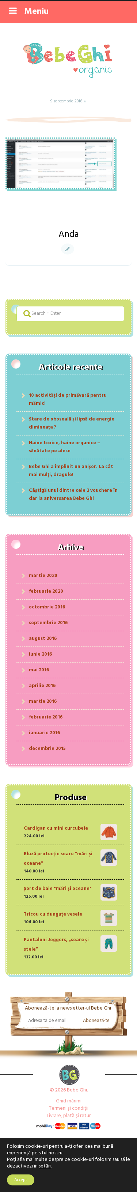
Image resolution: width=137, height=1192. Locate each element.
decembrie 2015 (47, 748)
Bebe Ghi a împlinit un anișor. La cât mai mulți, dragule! (71, 471)
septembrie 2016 (48, 623)
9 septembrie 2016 (66, 101)
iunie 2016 (40, 654)
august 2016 (43, 638)
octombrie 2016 (47, 607)
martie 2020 (43, 576)
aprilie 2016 (42, 686)
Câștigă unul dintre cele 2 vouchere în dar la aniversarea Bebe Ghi (73, 494)
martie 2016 (43, 701)
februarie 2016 (45, 717)
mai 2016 (39, 670)
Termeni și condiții (68, 1108)
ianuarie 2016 (44, 733)
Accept (20, 1180)
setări (45, 1166)
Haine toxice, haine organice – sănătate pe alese (64, 447)
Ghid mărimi (68, 1101)
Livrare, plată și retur (69, 1116)
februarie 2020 (46, 591)
